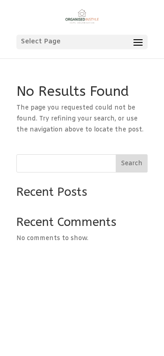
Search (132, 163)
